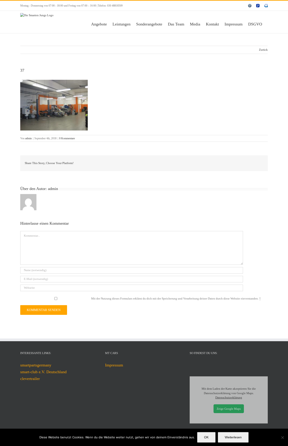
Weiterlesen (233, 437)
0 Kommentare (67, 138)
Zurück (263, 49)
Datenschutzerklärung (228, 397)
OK (206, 437)
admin (28, 138)
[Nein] (282, 437)
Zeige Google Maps (229, 408)
